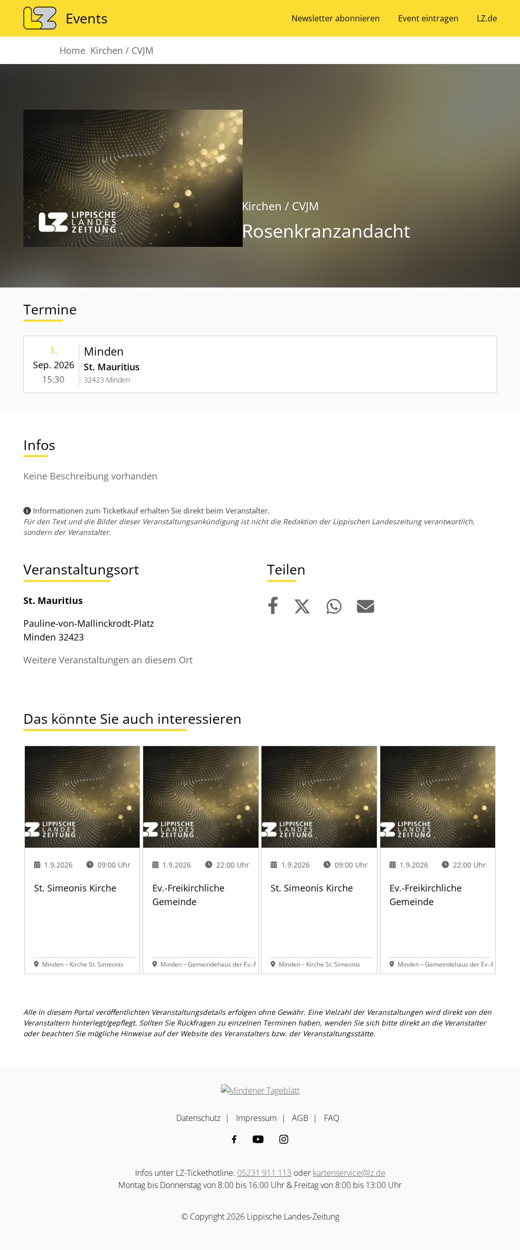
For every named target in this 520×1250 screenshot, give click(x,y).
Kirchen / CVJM (121, 50)
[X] (302, 607)
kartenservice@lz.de (349, 1172)
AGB (300, 1118)
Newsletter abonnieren (335, 18)
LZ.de (487, 18)
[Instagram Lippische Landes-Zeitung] (283, 1139)
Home (72, 50)
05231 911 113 (264, 1172)
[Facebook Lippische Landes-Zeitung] (234, 1139)
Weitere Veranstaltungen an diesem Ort (107, 660)
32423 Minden (107, 379)
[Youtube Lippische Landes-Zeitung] (258, 1139)
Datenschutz (198, 1118)
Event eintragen (428, 18)
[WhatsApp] (334, 607)
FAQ (331, 1118)
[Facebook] (273, 607)
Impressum (256, 1118)
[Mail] (365, 607)
